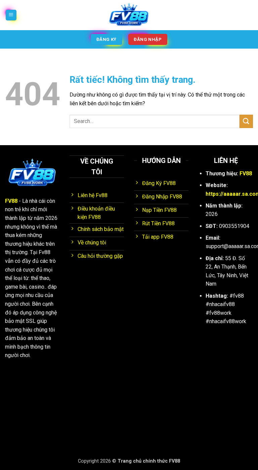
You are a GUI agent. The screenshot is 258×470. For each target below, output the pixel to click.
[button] (11, 15)
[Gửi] (246, 121)
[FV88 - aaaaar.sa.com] (129, 15)
